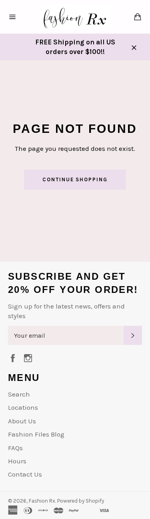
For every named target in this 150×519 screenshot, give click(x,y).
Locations (23, 407)
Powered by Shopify (80, 501)
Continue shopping (75, 179)
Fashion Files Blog (36, 434)
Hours (17, 461)
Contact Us (25, 474)
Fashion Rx (42, 501)
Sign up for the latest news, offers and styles (66, 310)
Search (19, 394)
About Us (22, 421)
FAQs (15, 448)
